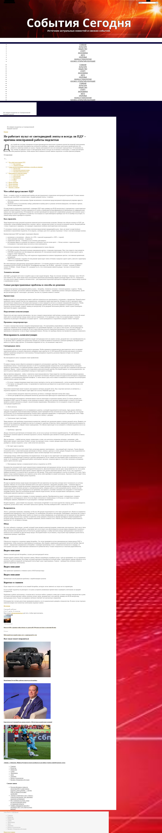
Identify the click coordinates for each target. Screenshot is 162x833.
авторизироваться (17, 613)
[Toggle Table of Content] (5, 159)
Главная (82, 45)
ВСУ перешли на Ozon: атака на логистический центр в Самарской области (19, 802)
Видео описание (13, 182)
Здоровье (83, 57)
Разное (6, 132)
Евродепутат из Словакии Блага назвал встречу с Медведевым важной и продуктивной (28, 722)
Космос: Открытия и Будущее (82, 61)
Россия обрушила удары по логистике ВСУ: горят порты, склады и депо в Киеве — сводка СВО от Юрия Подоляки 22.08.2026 (21, 790)
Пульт (14, 180)
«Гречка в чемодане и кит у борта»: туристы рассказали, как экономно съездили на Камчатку (21, 797)
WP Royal (15, 812)
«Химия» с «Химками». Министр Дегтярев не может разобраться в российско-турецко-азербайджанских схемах (34, 762)
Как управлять (17, 164)
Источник (7, 606)
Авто (83, 55)
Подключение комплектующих (21, 170)
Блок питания (16, 176)
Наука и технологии (83, 59)
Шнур (15, 179)
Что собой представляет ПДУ (17, 162)
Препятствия (16, 168)
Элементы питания (18, 165)
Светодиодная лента (18, 174)
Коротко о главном (14, 187)
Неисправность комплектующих (18, 173)
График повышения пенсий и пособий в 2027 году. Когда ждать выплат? (21, 807)
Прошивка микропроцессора (21, 171)
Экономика (83, 53)
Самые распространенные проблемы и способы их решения (25, 167)
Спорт (83, 51)
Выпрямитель (17, 177)
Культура (83, 47)
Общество (83, 49)
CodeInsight (9, 615)
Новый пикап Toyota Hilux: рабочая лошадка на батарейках (20, 680)
